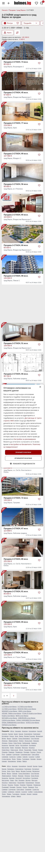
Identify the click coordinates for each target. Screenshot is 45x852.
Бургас (12, 736)
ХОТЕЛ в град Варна (32, 722)
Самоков (9, 754)
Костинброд (24, 745)
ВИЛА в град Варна (22, 715)
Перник (34, 750)
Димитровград (13, 741)
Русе (3, 754)
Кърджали (32, 745)
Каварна (34, 743)
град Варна (21, 10)
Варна (21, 736)
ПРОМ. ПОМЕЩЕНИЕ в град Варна (13, 722)
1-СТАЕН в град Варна (9, 706)
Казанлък (5, 745)
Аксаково (18, 731)
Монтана (25, 747)
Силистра (12, 756)
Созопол (31, 756)
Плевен (40, 750)
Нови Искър (6, 750)
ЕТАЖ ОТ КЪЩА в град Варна (32, 713)
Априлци (25, 731)
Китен (17, 745)
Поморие (11, 752)
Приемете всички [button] (23, 452)
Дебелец (5, 741)
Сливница (11, 791)
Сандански (16, 754)
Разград (33, 752)
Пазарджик (27, 750)
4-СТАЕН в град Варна (9, 709)
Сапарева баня (26, 754)
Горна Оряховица (24, 738)
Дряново (36, 741)
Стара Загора (6, 759)
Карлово (12, 745)
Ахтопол (4, 734)
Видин (4, 738)
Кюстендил (5, 747)
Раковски (31, 787)
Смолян (25, 756)
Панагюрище (30, 782)
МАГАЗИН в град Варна (9, 718)
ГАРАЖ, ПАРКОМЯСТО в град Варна (28, 720)
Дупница (5, 743)
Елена (10, 743)
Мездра (28, 780)
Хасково (33, 759)
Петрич (4, 785)
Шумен (19, 761)
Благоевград (28, 734)
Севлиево (5, 756)
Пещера (10, 785)
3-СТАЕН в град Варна (25, 706)
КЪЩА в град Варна (8, 715)
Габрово (14, 738)
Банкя (16, 734)
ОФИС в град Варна (24, 711)
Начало (5, 10)
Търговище (25, 759)
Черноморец (12, 761)
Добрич (21, 741)
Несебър (32, 747)
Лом (16, 780)
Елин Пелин (17, 743)
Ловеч (12, 747)
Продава (12, 10)
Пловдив (5, 752)
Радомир (26, 752)
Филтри (9, 23)
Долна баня (28, 741)
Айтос (12, 731)
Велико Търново (29, 736)
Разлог (39, 752)
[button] (22, 463)
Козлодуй (18, 778)
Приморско (19, 752)
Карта (9, 33)
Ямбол (24, 761)
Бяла (16, 736)
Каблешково (26, 743)
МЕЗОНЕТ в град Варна (9, 711)
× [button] (40, 387)
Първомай (5, 787)
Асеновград (32, 731)
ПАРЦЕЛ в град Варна (9, 725)
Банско (21, 734)
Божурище (36, 734)
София (37, 756)
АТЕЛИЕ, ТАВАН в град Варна (11, 713)
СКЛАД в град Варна (8, 720)
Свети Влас (35, 754)
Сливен (19, 756)
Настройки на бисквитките (21, 444)
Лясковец (18, 747)
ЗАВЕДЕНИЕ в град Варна (26, 718)
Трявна (19, 759)
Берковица (10, 769)
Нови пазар (14, 750)
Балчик (10, 734)
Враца (9, 738)
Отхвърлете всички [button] (23, 458)
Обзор (21, 750)
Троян (14, 759)
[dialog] (22, 426)
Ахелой (39, 731)
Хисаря (39, 759)
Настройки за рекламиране (25, 439)
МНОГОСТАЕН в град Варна (27, 709)
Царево (4, 761)
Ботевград (5, 736)
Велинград (39, 736)
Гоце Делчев (35, 738)
